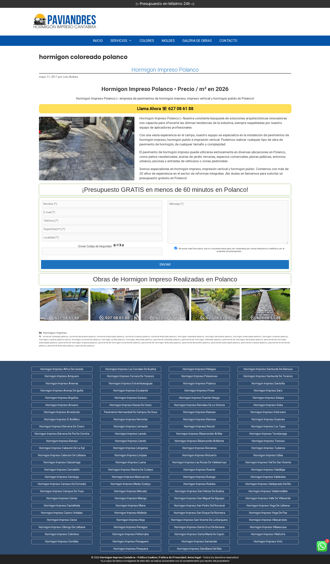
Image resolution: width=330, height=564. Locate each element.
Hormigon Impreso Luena (131, 462)
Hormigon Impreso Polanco (165, 69)
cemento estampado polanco (110, 336)
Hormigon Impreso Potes (199, 390)
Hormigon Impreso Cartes (61, 498)
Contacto (228, 41)
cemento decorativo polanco (83, 336)
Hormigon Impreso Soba (268, 405)
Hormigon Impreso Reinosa (199, 419)
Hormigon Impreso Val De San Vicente (268, 462)
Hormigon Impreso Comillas (61, 541)
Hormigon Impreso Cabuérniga (62, 462)
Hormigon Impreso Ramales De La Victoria (199, 405)
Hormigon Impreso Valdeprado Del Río (268, 483)
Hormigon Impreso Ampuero (62, 376)
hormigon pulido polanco (113, 339)
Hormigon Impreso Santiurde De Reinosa (268, 369)
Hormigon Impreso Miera (131, 505)
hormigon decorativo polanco (218, 336)
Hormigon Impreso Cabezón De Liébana (62, 455)
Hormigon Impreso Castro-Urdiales (62, 512)
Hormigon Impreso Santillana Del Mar (199, 548)
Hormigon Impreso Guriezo (131, 397)
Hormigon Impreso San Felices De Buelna (199, 491)
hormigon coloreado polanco (191, 336)
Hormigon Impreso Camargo (62, 476)
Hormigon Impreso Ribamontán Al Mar (199, 433)
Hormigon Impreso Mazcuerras (130, 476)
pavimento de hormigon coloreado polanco (201, 339)
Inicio (98, 41)
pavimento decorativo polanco (196, 342)
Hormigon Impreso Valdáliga (268, 469)
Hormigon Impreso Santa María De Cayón (199, 534)
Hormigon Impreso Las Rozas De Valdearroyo (199, 462)
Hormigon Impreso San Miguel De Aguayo (199, 498)
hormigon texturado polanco (139, 339)
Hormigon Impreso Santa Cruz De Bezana (199, 527)
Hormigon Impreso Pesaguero (131, 541)
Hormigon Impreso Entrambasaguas (131, 383)
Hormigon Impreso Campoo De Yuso (62, 491)
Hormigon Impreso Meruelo (130, 491)
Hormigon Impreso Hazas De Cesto (131, 405)
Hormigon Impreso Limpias (131, 455)
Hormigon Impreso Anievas (62, 383)
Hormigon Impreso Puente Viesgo (199, 397)
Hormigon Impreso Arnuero (61, 405)
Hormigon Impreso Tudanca (268, 448)
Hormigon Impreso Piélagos (199, 369)
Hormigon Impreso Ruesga (199, 476)
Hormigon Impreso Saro (268, 390)
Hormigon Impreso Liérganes (130, 448)
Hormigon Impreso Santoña (268, 383)
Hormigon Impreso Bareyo (62, 440)
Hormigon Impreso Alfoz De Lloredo (61, 369)
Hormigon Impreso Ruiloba (199, 483)
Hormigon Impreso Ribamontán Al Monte (199, 440)
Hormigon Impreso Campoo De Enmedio (62, 483)
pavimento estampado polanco (225, 342)
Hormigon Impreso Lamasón (131, 426)
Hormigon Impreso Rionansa (199, 448)
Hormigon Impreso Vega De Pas (268, 512)
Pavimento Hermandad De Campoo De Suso (130, 412)
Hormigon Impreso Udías (268, 455)
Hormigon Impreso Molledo (130, 512)
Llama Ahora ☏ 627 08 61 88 (165, 108)
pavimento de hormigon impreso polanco (77, 342)
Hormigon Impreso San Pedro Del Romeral (199, 505)
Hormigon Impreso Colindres (62, 534)
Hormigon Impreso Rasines (199, 412)
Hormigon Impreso (55, 333)
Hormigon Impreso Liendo (130, 440)
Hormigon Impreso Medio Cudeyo (131, 483)
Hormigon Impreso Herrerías (131, 419)
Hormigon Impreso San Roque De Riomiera (199, 512)
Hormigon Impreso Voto (268, 541)
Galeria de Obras (197, 41)
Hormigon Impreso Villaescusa (268, 527)
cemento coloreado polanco (55, 336)
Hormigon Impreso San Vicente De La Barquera (199, 519)
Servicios (118, 41)
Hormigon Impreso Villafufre (268, 534)
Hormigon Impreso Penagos (130, 527)
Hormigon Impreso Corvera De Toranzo (130, 376)
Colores (147, 41)
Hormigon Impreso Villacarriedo (268, 519)
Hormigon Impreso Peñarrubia (130, 534)
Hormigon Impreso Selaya (268, 397)
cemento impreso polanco (137, 336)
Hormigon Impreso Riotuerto (199, 455)
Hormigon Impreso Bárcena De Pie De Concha (62, 433)
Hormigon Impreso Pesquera (130, 548)
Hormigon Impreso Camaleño (62, 469)
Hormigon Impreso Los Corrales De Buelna (130, 369)
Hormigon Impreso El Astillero (62, 419)
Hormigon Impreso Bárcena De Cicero (61, 426)
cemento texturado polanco (163, 336)
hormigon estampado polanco (247, 336)
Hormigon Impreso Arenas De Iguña (61, 390)
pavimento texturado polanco (60, 345)
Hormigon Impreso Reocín (199, 426)
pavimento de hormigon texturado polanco (161, 342)
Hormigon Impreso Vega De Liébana (268, 505)
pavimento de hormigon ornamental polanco (119, 342)
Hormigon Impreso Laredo (130, 433)
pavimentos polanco (84, 345)
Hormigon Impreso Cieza (62, 519)
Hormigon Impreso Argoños (61, 397)
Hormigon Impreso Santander (199, 541)
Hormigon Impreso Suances (268, 419)
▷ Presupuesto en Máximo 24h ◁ (165, 3)
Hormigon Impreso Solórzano (268, 412)
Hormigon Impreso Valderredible (268, 491)
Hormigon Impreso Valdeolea (268, 476)
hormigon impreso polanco (275, 336)
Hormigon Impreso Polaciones (199, 376)
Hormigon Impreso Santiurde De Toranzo (268, 376)
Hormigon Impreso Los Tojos (268, 426)
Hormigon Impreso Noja (130, 519)
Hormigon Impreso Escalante (130, 390)
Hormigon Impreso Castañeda (62, 505)
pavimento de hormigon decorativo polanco (242, 339)
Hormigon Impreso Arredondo (62, 412)
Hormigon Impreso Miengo (131, 498)
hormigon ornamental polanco (86, 339)
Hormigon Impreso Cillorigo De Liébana (62, 527)
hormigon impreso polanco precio (55, 339)
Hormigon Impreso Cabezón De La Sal (62, 448)
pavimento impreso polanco (254, 342)
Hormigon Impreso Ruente (199, 469)
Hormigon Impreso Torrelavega (268, 433)
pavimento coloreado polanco (166, 339)
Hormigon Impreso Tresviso (268, 440)
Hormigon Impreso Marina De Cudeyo (130, 469)
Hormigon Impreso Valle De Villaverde (268, 498)
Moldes (168, 41)
